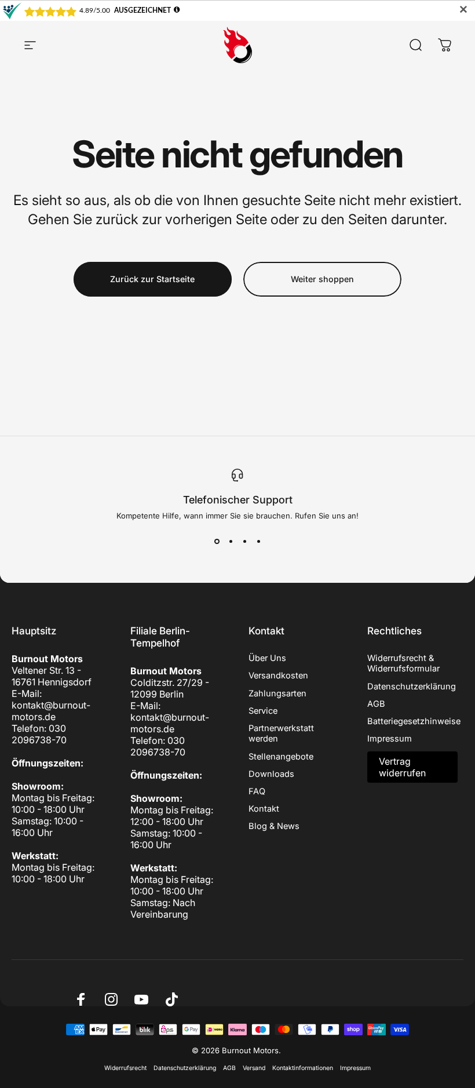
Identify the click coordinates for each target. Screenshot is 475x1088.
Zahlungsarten (277, 693)
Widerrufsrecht (125, 1068)
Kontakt (264, 809)
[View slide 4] (258, 541)
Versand (254, 1068)
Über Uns (267, 658)
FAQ (257, 791)
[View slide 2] (230, 541)
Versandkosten (278, 675)
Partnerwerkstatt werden (281, 733)
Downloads (271, 774)
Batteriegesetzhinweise (414, 721)
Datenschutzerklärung (411, 686)
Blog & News (274, 826)
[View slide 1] (217, 541)
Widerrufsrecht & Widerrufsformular (403, 663)
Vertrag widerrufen (402, 767)
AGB (376, 704)
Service (263, 711)
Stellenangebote (281, 756)
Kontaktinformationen (302, 1068)
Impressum (389, 738)
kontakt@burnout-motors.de (51, 710)
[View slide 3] (244, 541)
